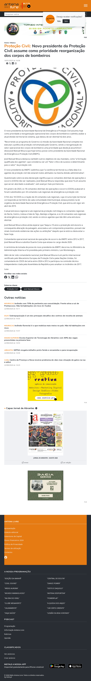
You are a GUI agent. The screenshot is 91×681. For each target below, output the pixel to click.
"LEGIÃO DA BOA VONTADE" (58, 613)
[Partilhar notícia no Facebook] (7, 63)
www (26, 462)
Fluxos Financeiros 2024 (13, 540)
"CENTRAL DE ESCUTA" (56, 578)
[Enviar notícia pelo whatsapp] (15, 63)
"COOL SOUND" (10, 583)
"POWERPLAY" (52, 598)
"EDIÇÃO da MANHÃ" (12, 578)
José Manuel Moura (31, 289)
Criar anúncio (9, 658)
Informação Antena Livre (14, 630)
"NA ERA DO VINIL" (12, 598)
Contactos (8, 552)
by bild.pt (8, 677)
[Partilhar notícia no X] (10, 63)
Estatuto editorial (11, 532)
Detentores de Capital (13, 536)
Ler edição (66, 462)
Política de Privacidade (13, 544)
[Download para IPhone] (75, 666)
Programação (9, 626)
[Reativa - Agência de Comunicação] (45, 386)
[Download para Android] (57, 666)
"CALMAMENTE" (10, 608)
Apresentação (9, 528)
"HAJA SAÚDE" (10, 613)
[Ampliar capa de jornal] (45, 433)
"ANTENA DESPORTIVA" (56, 593)
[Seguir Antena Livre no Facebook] (5, 558)
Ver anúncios (9, 654)
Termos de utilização (12, 548)
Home (6, 43)
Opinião (7, 638)
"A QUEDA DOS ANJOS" (56, 603)
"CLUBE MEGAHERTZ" (12, 603)
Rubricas (7, 634)
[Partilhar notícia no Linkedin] (13, 63)
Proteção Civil (12, 289)
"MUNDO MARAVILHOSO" (14, 593)
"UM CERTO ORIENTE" (56, 608)
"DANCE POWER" (53, 583)
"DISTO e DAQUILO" (55, 588)
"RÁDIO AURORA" (11, 588)
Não (59, 21)
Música (13, 43)
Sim (66, 21)
